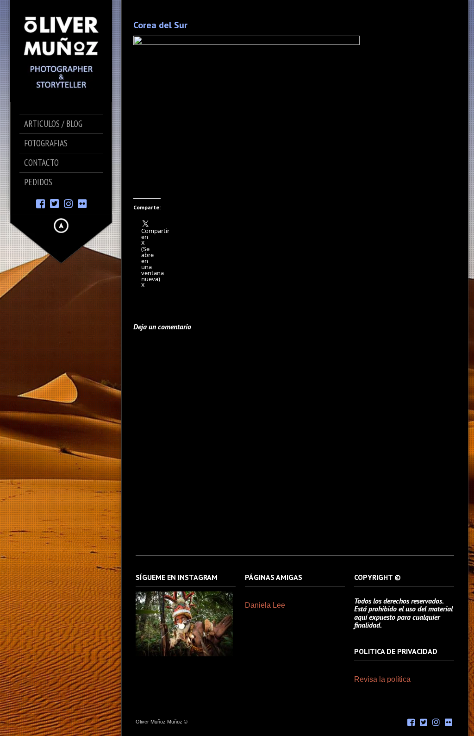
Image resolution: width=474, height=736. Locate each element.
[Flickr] (82, 203)
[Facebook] (40, 203)
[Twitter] (54, 203)
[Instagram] (68, 203)
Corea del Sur (160, 25)
